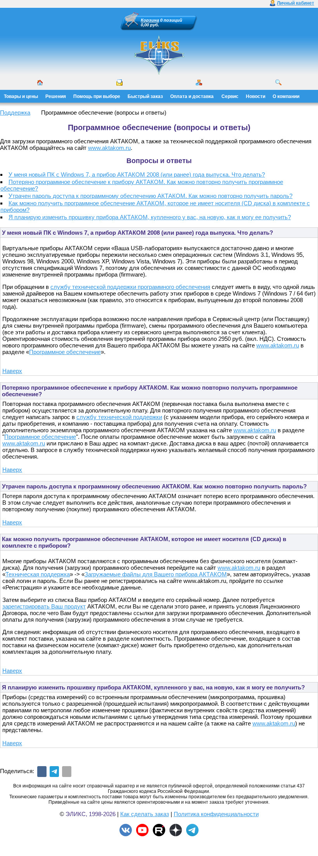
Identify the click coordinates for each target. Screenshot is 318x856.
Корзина (150, 20)
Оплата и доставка (192, 96)
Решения (55, 96)
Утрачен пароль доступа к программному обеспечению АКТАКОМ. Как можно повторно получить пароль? (150, 196)
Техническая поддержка (37, 574)
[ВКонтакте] (42, 771)
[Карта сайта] (199, 82)
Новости (255, 96)
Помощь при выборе (96, 96)
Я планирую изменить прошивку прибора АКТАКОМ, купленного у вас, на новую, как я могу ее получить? (150, 217)
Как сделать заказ (144, 814)
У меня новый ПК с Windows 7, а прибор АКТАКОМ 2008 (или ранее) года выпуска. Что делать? (137, 174)
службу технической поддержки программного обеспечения (130, 287)
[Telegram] (54, 771)
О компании (286, 96)
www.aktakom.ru (109, 147)
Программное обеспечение (65, 352)
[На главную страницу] (159, 73)
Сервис (229, 96)
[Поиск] (278, 82)
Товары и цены (21, 96)
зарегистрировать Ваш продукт (44, 606)
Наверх (12, 371)
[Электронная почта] (66, 771)
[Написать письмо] (119, 82)
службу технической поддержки (119, 417)
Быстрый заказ (145, 96)
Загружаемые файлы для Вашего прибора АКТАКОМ (156, 574)
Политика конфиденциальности (216, 814)
